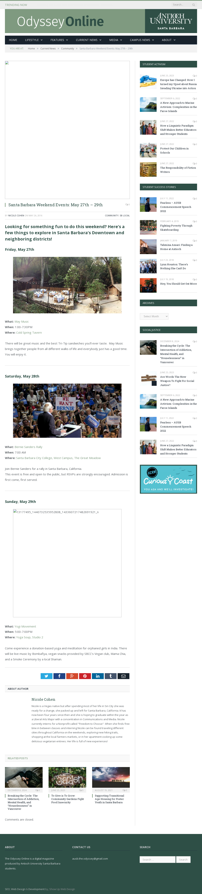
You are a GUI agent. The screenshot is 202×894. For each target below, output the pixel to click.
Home (13, 40)
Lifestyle (32, 40)
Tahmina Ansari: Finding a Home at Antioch (176, 247)
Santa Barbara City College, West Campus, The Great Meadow (58, 458)
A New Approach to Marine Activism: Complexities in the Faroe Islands (178, 107)
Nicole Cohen (16, 215)
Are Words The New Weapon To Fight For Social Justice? (177, 381)
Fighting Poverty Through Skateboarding (176, 227)
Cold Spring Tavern (29, 332)
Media (113, 40)
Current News (86, 40)
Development (36, 889)
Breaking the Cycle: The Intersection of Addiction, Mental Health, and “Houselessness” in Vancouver (77, 5)
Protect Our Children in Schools (174, 150)
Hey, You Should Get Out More (178, 283)
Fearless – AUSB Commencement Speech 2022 (175, 207)
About (167, 40)
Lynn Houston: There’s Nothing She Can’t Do (174, 266)
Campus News (140, 40)
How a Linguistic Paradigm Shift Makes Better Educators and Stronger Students (178, 130)
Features (57, 40)
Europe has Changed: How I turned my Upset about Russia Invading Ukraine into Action (178, 84)
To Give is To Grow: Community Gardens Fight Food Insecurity (67, 799)
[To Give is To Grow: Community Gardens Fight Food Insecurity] (67, 779)
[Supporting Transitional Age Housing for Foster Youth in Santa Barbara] (111, 779)
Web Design (18, 889)
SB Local (125, 215)
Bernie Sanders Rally (28, 447)
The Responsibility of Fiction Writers (178, 170)
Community (112, 215)
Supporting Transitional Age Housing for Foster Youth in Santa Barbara (109, 799)
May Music (22, 321)
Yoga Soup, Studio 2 (29, 637)
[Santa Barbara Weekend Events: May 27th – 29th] (67, 130)
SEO (7, 889)
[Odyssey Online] (101, 20)
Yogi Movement (25, 626)
